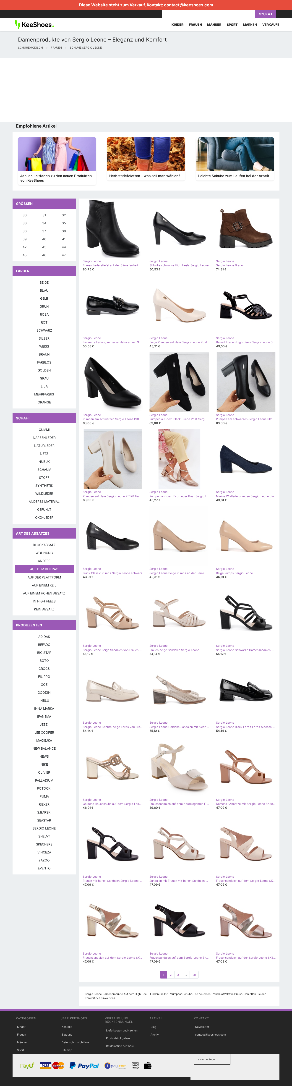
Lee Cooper (44, 732)
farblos (44, 362)
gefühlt (44, 509)
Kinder (21, 1026)
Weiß (44, 346)
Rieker (44, 804)
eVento (44, 868)
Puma (44, 796)
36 (25, 231)
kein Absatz (44, 609)
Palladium (44, 780)
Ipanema (44, 716)
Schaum (44, 469)
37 (44, 231)
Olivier (44, 772)
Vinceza (44, 852)
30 (25, 215)
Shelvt (44, 836)
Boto (44, 660)
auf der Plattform (44, 577)
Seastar (44, 820)
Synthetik (44, 485)
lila (44, 386)
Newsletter (202, 1026)
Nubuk (44, 461)
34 (44, 223)
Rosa (44, 314)
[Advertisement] (137, 90)
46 (44, 255)
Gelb (44, 298)
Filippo (44, 676)
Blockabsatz (44, 545)
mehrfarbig (44, 394)
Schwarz (44, 330)
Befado (44, 644)
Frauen (21, 1034)
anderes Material (44, 501)
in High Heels (44, 601)
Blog (153, 1026)
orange (44, 402)
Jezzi (44, 724)
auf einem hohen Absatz (44, 593)
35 (64, 223)
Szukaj (265, 14)
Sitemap (67, 1050)
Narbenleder (44, 438)
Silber (44, 338)
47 (64, 255)
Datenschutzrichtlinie (75, 1042)
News (44, 756)
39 (25, 239)
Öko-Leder (44, 517)
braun (44, 354)
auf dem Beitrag (44, 569)
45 (25, 255)
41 (64, 239)
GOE (44, 684)
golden (44, 370)
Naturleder (44, 445)
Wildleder (44, 493)
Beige (44, 282)
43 (44, 247)
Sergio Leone (44, 828)
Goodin (44, 692)
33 (25, 223)
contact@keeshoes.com (188, 5)
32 (64, 215)
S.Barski (44, 812)
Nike (44, 764)
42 (24, 247)
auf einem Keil (44, 585)
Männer (22, 1042)
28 (194, 974)
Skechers (44, 844)
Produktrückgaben (118, 1038)
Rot (44, 322)
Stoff (44, 477)
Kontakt (67, 1026)
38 (64, 231)
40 (44, 239)
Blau (44, 290)
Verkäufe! (271, 24)
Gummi (44, 430)
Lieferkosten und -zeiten (122, 1030)
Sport (20, 1050)
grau (44, 378)
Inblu (44, 700)
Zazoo (44, 860)
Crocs (44, 668)
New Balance (44, 748)
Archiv (155, 1034)
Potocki (44, 788)
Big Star (44, 652)
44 (64, 247)
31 (44, 215)
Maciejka (44, 740)
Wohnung (44, 553)
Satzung (67, 1034)
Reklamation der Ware (120, 1046)
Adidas (44, 637)
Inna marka (44, 708)
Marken (250, 24)
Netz (44, 453)
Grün (44, 306)
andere (44, 561)
